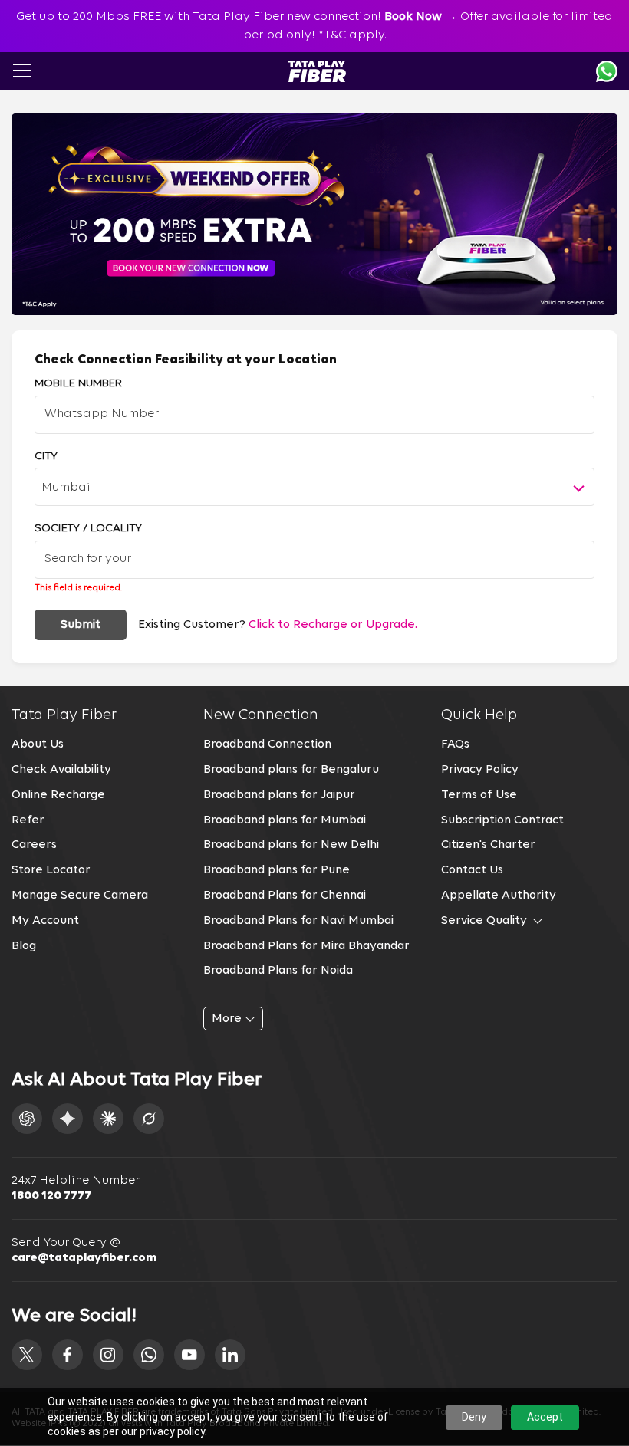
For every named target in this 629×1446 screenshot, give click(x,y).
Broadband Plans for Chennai (284, 895)
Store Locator (51, 870)
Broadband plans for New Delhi (291, 845)
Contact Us (472, 870)
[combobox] (314, 487)
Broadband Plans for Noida (278, 971)
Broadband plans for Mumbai (284, 820)
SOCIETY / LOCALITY (88, 528)
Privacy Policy (480, 770)
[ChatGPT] (27, 1118)
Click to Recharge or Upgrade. (333, 625)
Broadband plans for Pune (276, 870)
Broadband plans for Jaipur (279, 795)
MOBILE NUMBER (78, 383)
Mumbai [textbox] (66, 487)
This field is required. (78, 588)
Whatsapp (606, 71)
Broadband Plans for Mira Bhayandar (306, 946)
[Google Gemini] (67, 1118)
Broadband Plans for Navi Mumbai (298, 921)
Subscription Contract (502, 820)
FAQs (455, 744)
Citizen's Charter (488, 845)
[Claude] (108, 1118)
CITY (46, 456)
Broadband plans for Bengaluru (291, 770)
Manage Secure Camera (80, 895)
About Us (38, 744)
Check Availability (61, 770)
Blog (24, 946)
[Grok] (148, 1118)
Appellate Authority (498, 895)
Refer (28, 820)
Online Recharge (58, 795)
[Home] (317, 71)
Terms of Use (479, 795)
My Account (45, 921)
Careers (34, 845)
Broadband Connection (267, 744)
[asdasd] (27, 1354)
